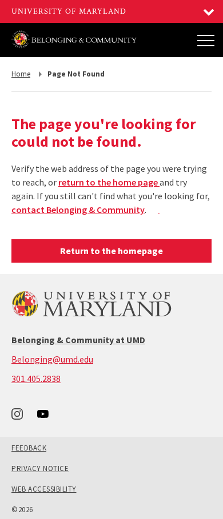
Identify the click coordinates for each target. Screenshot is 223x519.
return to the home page (109, 182)
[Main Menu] (206, 40)
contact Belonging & (54, 209)
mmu (118, 209)
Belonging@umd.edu (52, 359)
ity (139, 209)
